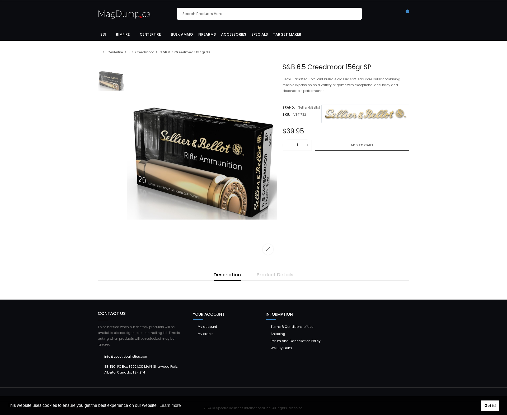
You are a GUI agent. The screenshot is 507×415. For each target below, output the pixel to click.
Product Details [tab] (275, 274)
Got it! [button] (490, 405)
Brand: (289, 107)
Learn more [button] (170, 405)
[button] (105, 34)
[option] (202, 161)
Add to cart (362, 145)
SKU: (286, 114)
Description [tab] (227, 274)
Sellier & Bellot (309, 107)
